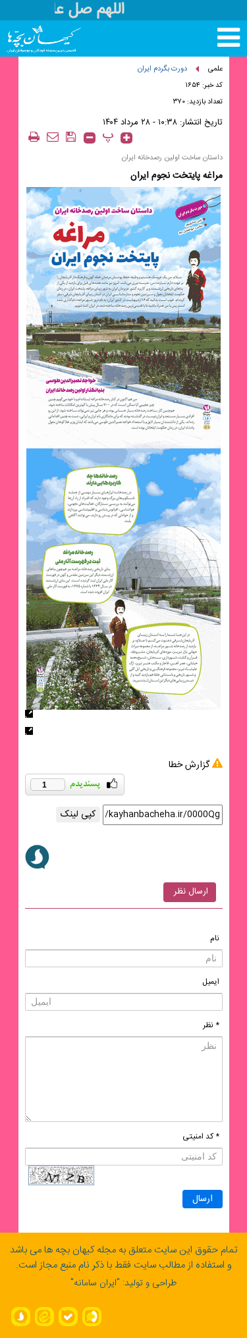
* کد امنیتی (200, 1136)
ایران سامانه (95, 1283)
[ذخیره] (71, 136)
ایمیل (210, 981)
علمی (215, 69)
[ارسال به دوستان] (53, 136)
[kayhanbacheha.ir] (31, 38)
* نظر (211, 1025)
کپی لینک (78, 814)
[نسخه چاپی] (34, 136)
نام (214, 938)
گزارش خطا (189, 765)
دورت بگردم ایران (162, 69)
